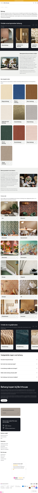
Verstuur (18, 413)
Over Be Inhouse (3, 458)
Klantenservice (3, 454)
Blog (1, 438)
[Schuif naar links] (33, 25)
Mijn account (3, 455)
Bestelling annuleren (4, 447)
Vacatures (2, 460)
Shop (2, 7)
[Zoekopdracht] (33, 2)
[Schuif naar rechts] (36, 25)
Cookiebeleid (7, 487)
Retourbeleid (3, 446)
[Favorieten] (35, 2)
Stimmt (8, 486)
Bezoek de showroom (4, 435)
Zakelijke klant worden (4, 443)
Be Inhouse (2, 486)
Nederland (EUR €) (5, 483)
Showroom (2, 457)
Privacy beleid (3, 487)
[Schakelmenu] (1, 2)
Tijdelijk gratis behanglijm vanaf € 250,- (19, 0)
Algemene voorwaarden (5, 449)
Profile (11, 487)
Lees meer (4, 400)
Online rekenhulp (3, 436)
